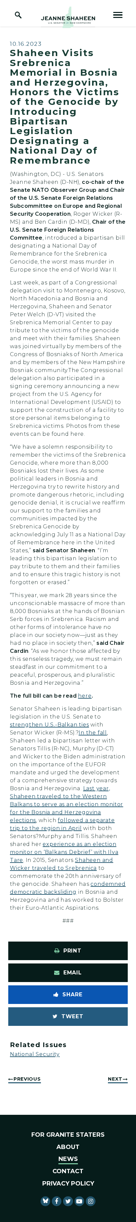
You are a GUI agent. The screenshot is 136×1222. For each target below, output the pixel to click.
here (84, 696)
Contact (68, 1171)
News (68, 1159)
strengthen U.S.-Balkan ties (49, 725)
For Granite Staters (68, 1134)
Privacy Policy (68, 1183)
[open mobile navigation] (118, 15)
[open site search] (18, 15)
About (68, 1147)
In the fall (93, 732)
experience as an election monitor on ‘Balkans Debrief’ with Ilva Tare (64, 852)
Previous (27, 1079)
